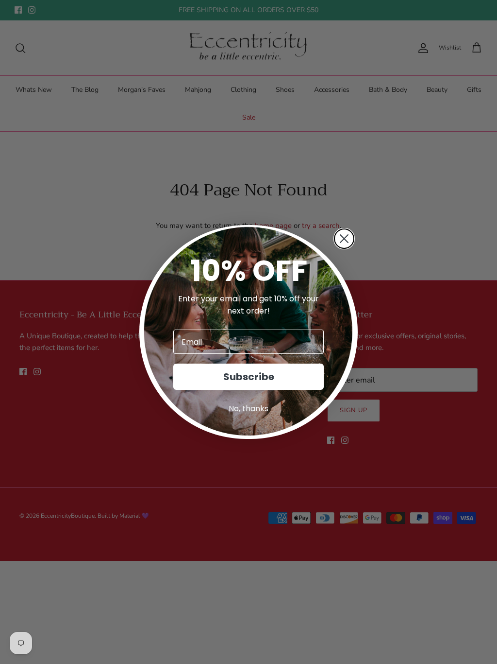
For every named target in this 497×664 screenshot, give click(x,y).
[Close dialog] (344, 238)
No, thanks (248, 408)
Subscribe (248, 377)
